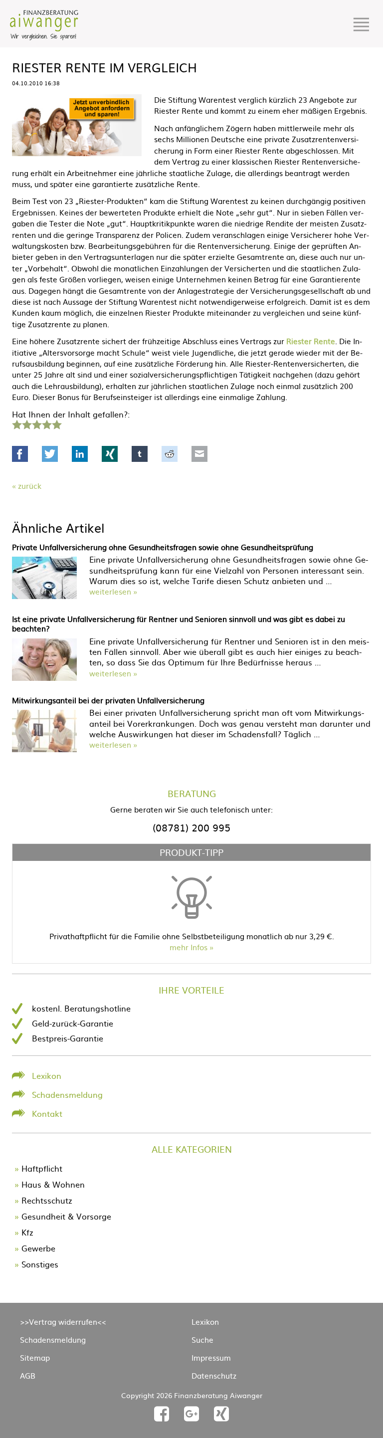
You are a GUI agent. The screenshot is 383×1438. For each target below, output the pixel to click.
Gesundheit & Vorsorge (66, 1216)
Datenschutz (214, 1375)
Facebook (20, 454)
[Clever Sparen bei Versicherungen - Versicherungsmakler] (44, 37)
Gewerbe (38, 1248)
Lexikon (46, 1075)
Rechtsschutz (46, 1200)
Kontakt (47, 1113)
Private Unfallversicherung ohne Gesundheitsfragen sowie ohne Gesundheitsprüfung (162, 547)
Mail (199, 454)
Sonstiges (39, 1264)
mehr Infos (188, 947)
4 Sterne (46, 423)
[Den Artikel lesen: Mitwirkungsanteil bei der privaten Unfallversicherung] (44, 749)
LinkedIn (80, 454)
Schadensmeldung (67, 1094)
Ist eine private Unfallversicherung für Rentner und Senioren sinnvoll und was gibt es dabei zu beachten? (178, 623)
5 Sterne (56, 423)
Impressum (211, 1357)
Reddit (170, 454)
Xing (110, 454)
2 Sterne (26, 423)
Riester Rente (310, 341)
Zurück (29, 485)
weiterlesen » (113, 591)
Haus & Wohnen (53, 1184)
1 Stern (15, 423)
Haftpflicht (41, 1168)
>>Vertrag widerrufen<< (63, 1321)
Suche (202, 1339)
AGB (27, 1375)
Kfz (27, 1232)
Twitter (50, 454)
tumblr (140, 454)
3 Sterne (36, 423)
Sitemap (35, 1357)
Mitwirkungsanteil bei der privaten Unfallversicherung (108, 700)
